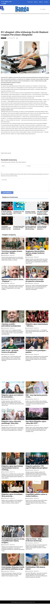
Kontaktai (46, 1)
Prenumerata (30, 1)
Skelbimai (41, 1)
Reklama (36, 1)
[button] (1, 7)
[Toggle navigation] (3, 9)
